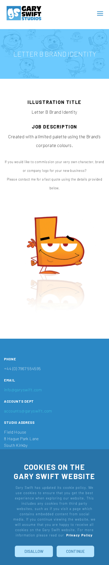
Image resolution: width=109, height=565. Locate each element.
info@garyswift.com (23, 389)
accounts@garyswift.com (28, 410)
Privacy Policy (79, 535)
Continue (75, 551)
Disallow (33, 551)
